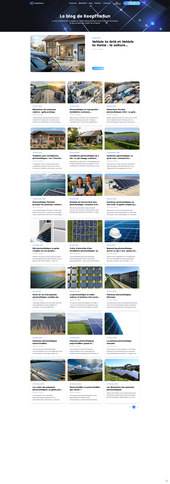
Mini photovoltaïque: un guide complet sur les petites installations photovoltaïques (46, 250)
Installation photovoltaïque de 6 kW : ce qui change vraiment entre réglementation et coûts (84, 158)
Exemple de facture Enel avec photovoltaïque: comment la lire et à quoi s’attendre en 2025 (84, 204)
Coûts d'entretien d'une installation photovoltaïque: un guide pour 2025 (84, 250)
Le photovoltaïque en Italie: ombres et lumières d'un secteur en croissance (85, 297)
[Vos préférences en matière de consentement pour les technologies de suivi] (167, 481)
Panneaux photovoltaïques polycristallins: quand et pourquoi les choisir (82, 343)
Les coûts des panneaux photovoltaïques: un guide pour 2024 (47, 389)
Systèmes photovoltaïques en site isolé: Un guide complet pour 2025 (122, 204)
